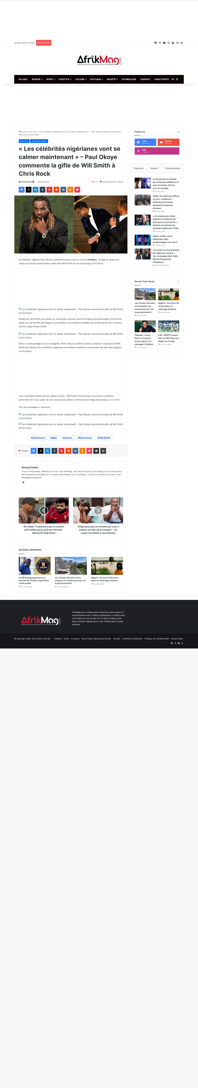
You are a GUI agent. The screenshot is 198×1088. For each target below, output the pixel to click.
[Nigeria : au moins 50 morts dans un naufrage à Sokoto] (107, 566)
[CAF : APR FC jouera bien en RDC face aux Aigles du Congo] (168, 326)
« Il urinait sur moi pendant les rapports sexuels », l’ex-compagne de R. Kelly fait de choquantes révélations (166, 256)
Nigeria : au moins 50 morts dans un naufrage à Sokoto (168, 306)
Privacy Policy (177, 638)
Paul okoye (85, 437)
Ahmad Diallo (26, 182)
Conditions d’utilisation (132, 638)
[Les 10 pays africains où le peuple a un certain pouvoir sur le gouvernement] (71, 566)
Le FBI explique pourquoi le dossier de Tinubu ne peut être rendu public (34, 580)
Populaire (139, 168)
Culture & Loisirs (39, 141)
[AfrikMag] (99, 60)
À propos (75, 638)
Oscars (68, 437)
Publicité (58, 638)
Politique (95, 79)
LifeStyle (64, 79)
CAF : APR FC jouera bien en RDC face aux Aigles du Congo (168, 338)
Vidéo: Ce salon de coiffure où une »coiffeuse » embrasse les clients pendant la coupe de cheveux (166, 202)
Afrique (36, 79)
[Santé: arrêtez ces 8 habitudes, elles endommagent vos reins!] (143, 240)
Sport (49, 79)
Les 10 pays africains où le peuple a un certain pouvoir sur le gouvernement (70, 580)
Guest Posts (162, 79)
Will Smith (104, 437)
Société (111, 79)
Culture (80, 79)
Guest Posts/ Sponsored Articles (96, 638)
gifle (54, 437)
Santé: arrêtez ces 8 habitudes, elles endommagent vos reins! (165, 239)
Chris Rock (38, 437)
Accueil (23, 79)
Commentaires (172, 168)
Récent (154, 168)
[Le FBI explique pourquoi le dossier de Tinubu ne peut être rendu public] (35, 566)
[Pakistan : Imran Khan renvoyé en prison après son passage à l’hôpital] (145, 326)
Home (66, 638)
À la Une (33, 132)
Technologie (128, 79)
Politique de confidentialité (157, 638)
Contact (145, 79)
